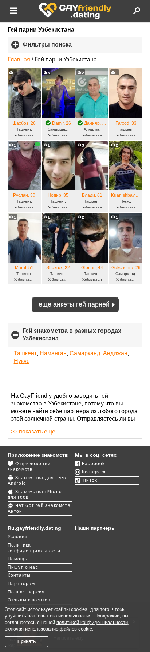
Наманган (53, 353)
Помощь (17, 558)
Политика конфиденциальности (34, 548)
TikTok (89, 480)
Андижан (115, 353)
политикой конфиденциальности (92, 622)
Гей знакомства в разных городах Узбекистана (72, 337)
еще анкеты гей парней (74, 304)
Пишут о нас (23, 567)
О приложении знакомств (29, 466)
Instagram (94, 472)
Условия (18, 536)
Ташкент (25, 353)
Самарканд (85, 353)
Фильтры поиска (59, 47)
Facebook (93, 463)
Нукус (21, 361)
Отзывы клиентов (29, 600)
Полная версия (26, 592)
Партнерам (21, 583)
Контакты (19, 575)
